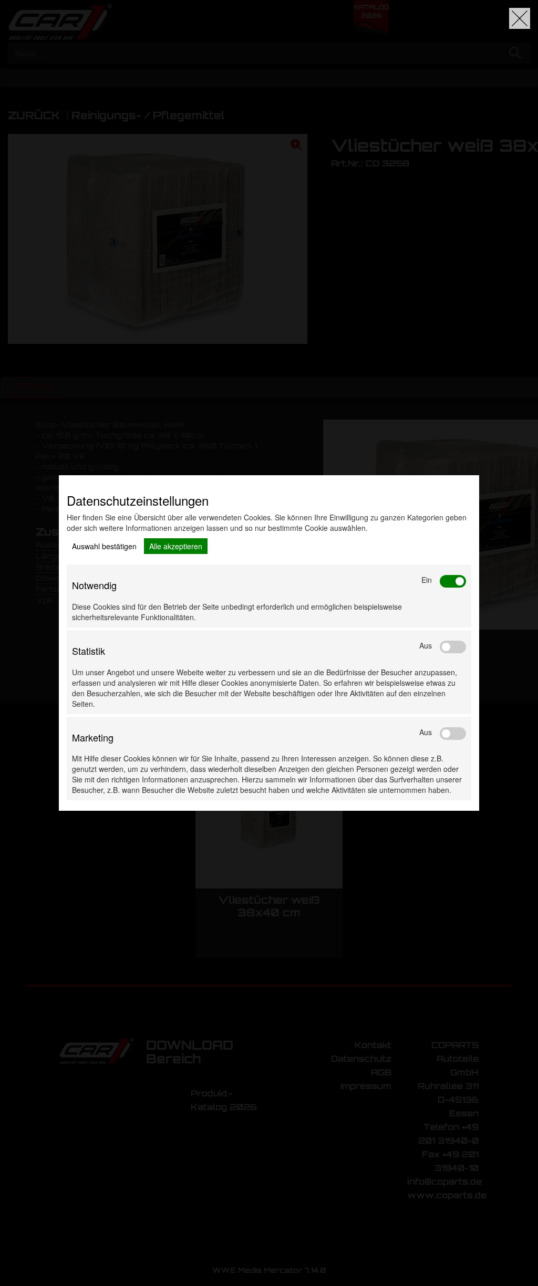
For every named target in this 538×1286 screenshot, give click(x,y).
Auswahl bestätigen (104, 546)
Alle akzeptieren (175, 546)
